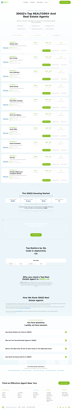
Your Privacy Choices (30, 407)
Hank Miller (13, 129)
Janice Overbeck (15, 143)
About (46, 2)
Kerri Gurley (13, 58)
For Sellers (26, 2)
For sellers (48, 392)
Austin (3, 394)
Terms (19, 407)
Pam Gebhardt (14, 72)
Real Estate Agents (30, 10)
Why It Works (40, 2)
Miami (19, 394)
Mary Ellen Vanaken (16, 101)
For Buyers (32, 2)
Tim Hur (12, 157)
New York (20, 395)
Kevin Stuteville (18, 311)
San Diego (35, 392)
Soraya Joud (14, 44)
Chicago (4, 397)
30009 (31, 263)
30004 (10, 263)
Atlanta (3, 392)
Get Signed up (65, 395)
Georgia (36, 10)
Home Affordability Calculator (14, 370)
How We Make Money (49, 401)
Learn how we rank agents (24, 308)
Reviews (48, 397)
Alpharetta (40, 10)
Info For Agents (65, 394)
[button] (30, 185)
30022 (41, 263)
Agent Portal (64, 392)
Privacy (23, 407)
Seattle (34, 397)
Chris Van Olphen (15, 115)
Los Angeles (20, 392)
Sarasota (35, 395)
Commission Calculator (27, 370)
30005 (21, 263)
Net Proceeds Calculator (51, 370)
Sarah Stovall (14, 86)
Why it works (49, 395)
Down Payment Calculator (38, 370)
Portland (19, 397)
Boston (3, 395)
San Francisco (36, 394)
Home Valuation (60, 370)
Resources (48, 398)
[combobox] (12, 35)
